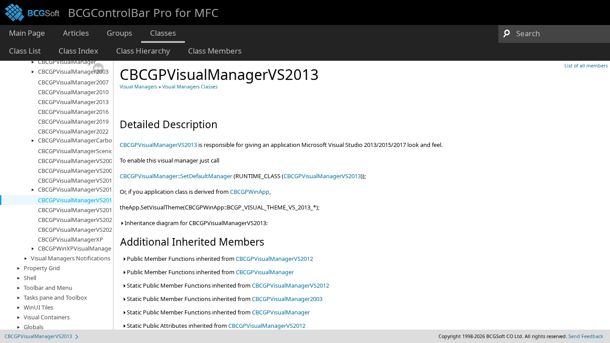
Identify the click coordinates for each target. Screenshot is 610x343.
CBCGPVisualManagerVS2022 (76, 220)
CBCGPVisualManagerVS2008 (76, 171)
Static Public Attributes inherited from (215, 326)
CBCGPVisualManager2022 (73, 131)
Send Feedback (585, 336)
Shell (30, 278)
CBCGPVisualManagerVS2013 (76, 200)
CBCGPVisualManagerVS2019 (76, 210)
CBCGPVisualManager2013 (73, 102)
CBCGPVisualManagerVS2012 (76, 189)
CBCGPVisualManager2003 (73, 71)
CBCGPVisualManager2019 (73, 121)
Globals (33, 327)
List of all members (586, 66)
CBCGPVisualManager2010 (73, 92)
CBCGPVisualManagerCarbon (77, 140)
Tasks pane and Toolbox (55, 297)
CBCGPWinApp (249, 192)
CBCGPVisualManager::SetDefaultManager (176, 176)
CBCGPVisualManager (67, 62)
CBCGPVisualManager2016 (73, 112)
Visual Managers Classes (189, 87)
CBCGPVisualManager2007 (73, 82)
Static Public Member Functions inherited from (227, 285)
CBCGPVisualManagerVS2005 (76, 161)
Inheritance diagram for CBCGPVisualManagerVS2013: (195, 223)
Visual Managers (138, 87)
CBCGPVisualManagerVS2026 (76, 230)
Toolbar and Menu (48, 288)
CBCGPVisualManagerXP (70, 239)
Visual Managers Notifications (70, 258)
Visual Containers (47, 317)
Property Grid (42, 268)
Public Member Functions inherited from (219, 259)
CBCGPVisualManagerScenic (75, 151)
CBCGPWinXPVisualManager (75, 248)
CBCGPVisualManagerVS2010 (76, 180)
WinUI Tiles (38, 307)
